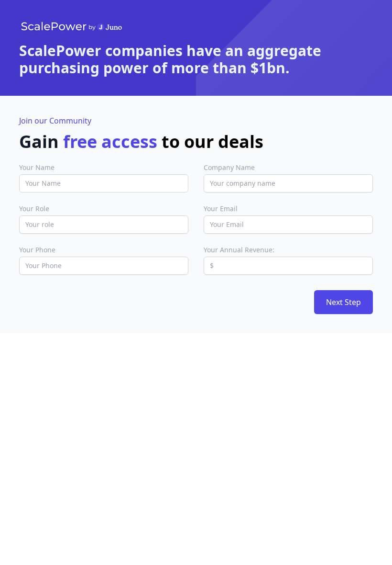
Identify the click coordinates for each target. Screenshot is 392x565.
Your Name (36, 167)
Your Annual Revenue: (239, 249)
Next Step (343, 302)
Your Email (221, 208)
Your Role (34, 208)
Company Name (229, 167)
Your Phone (37, 249)
